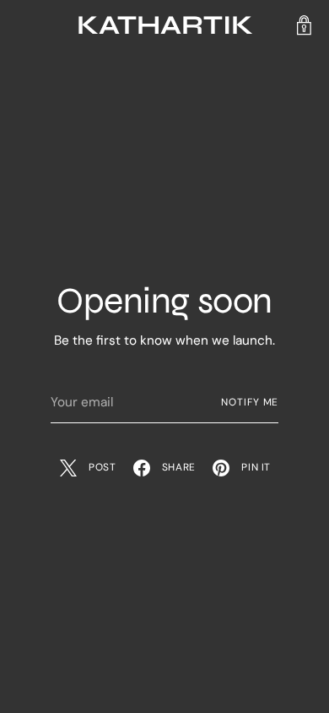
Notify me (249, 402)
